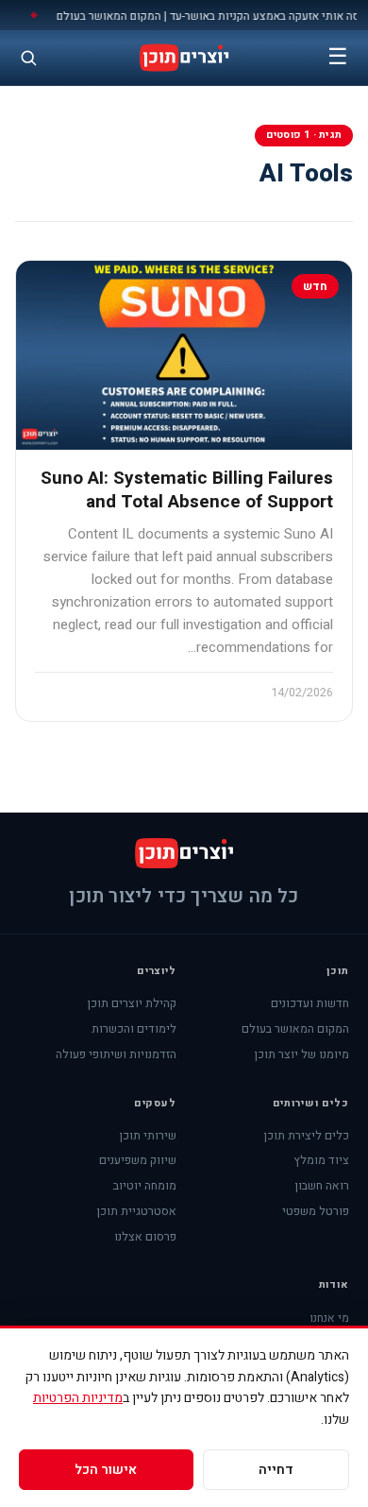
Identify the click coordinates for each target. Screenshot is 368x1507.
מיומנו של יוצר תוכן (301, 1054)
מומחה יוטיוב (144, 1185)
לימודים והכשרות (134, 1028)
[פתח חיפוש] (28, 58)
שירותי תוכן (147, 1135)
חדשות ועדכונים (310, 1003)
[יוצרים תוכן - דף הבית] (184, 58)
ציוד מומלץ (321, 1160)
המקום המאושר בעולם (295, 1028)
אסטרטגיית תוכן (136, 1211)
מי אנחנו (329, 1318)
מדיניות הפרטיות (78, 1398)
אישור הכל (106, 1470)
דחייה (276, 1470)
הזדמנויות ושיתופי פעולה (116, 1054)
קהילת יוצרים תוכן (131, 1003)
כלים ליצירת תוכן (306, 1135)
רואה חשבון (321, 1185)
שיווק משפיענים (137, 1160)
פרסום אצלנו (145, 1236)
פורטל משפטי (315, 1211)
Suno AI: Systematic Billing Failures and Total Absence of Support (187, 490)
